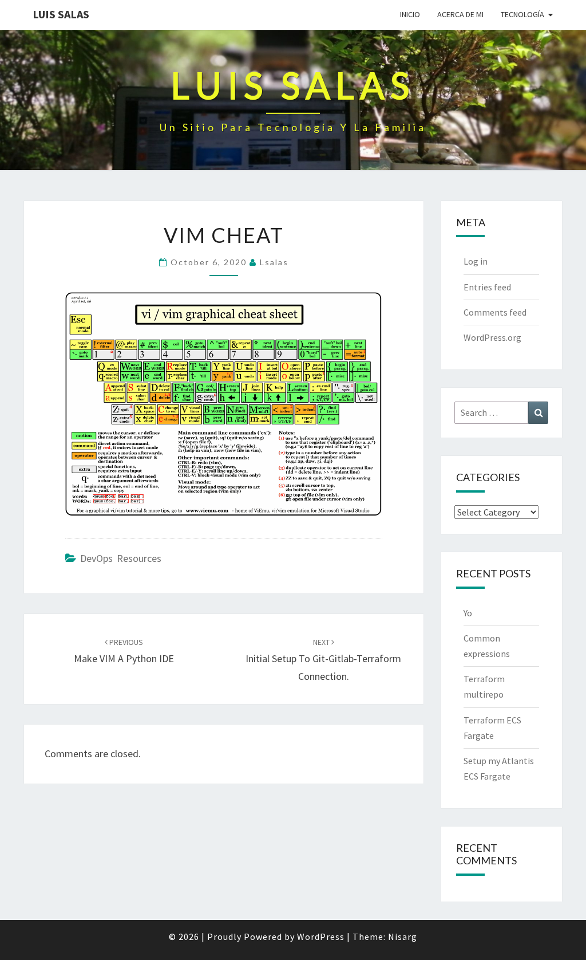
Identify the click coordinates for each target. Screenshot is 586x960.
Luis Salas (61, 14)
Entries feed (487, 287)
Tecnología (522, 14)
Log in (476, 261)
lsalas (274, 262)
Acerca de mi (460, 14)
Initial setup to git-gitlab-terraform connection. (323, 660)
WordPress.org (492, 337)
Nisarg (402, 936)
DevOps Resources (120, 558)
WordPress (321, 936)
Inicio (410, 14)
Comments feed (495, 312)
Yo (468, 613)
